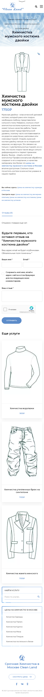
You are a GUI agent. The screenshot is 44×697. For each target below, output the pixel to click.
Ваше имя (7, 259)
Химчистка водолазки (22, 408)
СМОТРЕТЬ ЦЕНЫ (20, 677)
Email (26, 259)
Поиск (38, 597)
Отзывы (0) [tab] (7, 213)
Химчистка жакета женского (22, 573)
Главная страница (15, 19)
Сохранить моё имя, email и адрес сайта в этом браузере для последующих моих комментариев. (20, 276)
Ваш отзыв (8, 288)
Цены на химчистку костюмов (22, 197)
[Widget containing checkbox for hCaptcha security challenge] (19, 309)
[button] (39, 54)
